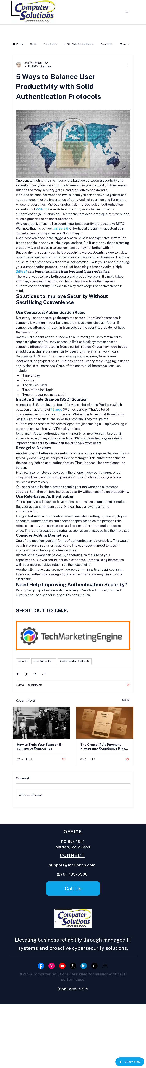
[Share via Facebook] (17, 674)
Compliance (50, 44)
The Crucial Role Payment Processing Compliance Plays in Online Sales (103, 746)
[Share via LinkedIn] (35, 674)
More (123, 44)
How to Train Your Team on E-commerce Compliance (39, 746)
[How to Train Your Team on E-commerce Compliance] (41, 723)
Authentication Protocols (74, 661)
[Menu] (126, 12)
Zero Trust (106, 44)
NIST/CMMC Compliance (78, 44)
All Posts (17, 44)
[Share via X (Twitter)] (26, 674)
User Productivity (44, 661)
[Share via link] (43, 674)
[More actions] (128, 65)
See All (126, 699)
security (23, 661)
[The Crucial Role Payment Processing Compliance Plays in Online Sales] (104, 723)
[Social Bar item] (41, 966)
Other (33, 44)
